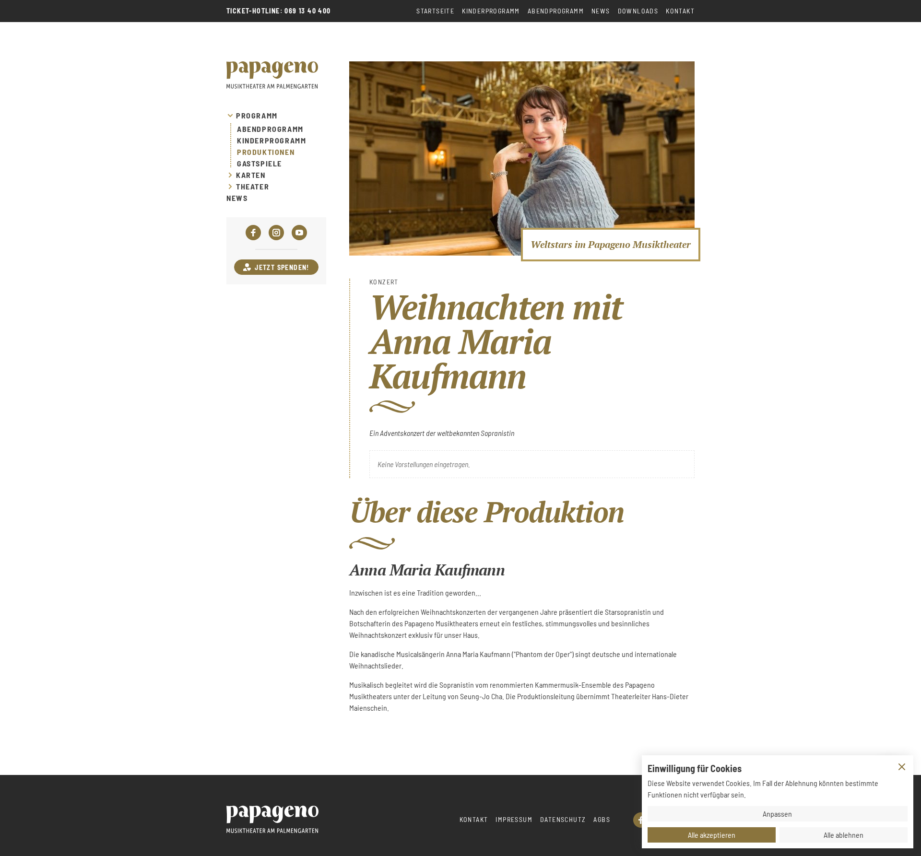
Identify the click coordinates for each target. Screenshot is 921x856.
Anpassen (777, 813)
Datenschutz (563, 819)
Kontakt (680, 11)
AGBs (601, 819)
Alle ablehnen (843, 834)
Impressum (514, 819)
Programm (257, 115)
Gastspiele (259, 163)
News (600, 11)
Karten (251, 175)
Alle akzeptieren (711, 834)
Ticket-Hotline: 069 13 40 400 (278, 11)
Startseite (435, 11)
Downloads (638, 11)
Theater (252, 186)
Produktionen (266, 152)
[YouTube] (299, 232)
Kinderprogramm (491, 11)
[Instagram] (276, 232)
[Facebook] (253, 232)
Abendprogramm (556, 11)
